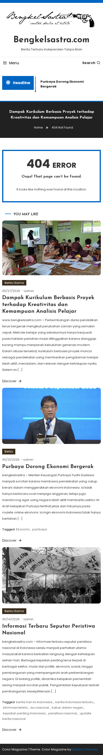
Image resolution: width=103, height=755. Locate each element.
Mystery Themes (84, 749)
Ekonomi (22, 529)
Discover (9, 381)
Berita (9, 451)
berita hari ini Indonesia (34, 702)
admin (29, 291)
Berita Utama (14, 283)
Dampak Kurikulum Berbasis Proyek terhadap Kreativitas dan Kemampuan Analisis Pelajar (48, 304)
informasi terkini (15, 707)
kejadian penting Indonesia (24, 713)
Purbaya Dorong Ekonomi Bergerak (61, 84)
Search (88, 62)
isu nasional (39, 707)
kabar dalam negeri (67, 707)
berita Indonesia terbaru (74, 702)
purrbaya (39, 529)
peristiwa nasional (62, 713)
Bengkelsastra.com (51, 40)
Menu (14, 62)
